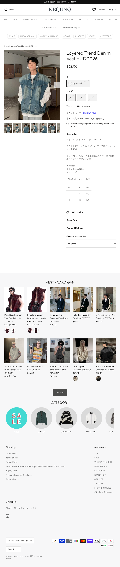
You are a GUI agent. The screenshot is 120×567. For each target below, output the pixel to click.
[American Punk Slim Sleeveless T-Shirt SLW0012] (60, 350)
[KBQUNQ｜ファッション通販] (60, 9)
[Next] (57, 85)
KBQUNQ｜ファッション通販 (22, 556)
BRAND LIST (84, 19)
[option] (32, 85)
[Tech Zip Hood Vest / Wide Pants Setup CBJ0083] (14, 350)
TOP (5, 19)
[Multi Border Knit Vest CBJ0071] (37, 350)
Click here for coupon (71, 27)
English (11, 549)
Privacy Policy (12, 479)
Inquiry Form (11, 470)
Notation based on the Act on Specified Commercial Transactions (35, 466)
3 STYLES (113, 19)
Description (71, 134)
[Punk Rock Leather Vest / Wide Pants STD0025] (14, 299)
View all (60, 392)
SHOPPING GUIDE (48, 27)
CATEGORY (68, 19)
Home (6, 46)
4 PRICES (99, 19)
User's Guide (11, 453)
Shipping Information (76, 236)
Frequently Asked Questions (18, 475)
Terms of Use (12, 457)
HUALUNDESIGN (89, 113)
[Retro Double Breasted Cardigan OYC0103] (60, 299)
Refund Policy (12, 462)
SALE (15, 19)
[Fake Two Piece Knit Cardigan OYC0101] (83, 299)
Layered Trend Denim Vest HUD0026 (24, 46)
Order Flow (71, 220)
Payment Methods (74, 228)
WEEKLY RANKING (31, 19)
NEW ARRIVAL (51, 19)
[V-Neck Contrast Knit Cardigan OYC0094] (106, 299)
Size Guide (71, 243)
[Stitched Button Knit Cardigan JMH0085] (106, 350)
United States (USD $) (18, 540)
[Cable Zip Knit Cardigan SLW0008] (83, 350)
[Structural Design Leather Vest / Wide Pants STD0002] (37, 299)
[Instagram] (7, 516)
